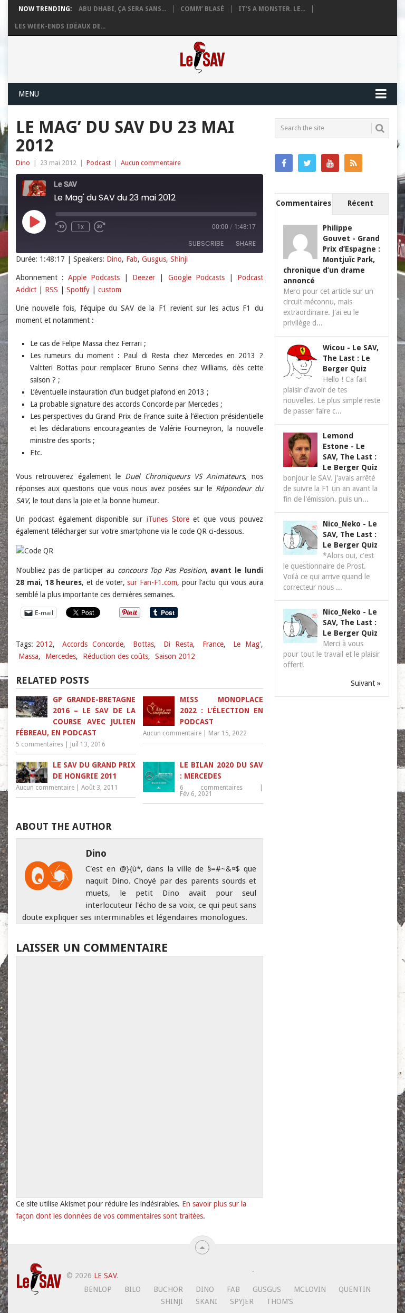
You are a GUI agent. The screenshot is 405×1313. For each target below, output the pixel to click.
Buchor (168, 1289)
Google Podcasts (196, 277)
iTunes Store (168, 519)
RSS (51, 289)
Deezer (143, 277)
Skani (206, 1301)
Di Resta (178, 644)
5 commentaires (39, 744)
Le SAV (105, 1275)
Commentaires (303, 203)
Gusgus (154, 259)
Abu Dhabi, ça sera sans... (122, 9)
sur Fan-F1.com (152, 582)
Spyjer (242, 1301)
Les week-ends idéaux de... (60, 26)
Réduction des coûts (115, 656)
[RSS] (353, 163)
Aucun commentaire (151, 163)
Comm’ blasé (202, 9)
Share (246, 243)
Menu (28, 94)
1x (80, 227)
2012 (44, 644)
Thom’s (279, 1301)
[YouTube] (330, 163)
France (213, 644)
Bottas (143, 644)
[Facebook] (284, 163)
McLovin (310, 1289)
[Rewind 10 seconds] (61, 227)
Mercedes (60, 656)
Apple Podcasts (94, 277)
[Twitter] (307, 163)
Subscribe (206, 243)
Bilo (132, 1289)
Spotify (78, 289)
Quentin (355, 1289)
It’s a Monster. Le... (271, 9)
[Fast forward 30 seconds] (99, 227)
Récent (360, 203)
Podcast (98, 163)
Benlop (98, 1289)
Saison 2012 (175, 656)
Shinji (179, 259)
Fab (132, 259)
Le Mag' (247, 644)
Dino (23, 163)
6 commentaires (211, 787)
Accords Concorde (92, 644)
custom (109, 289)
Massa (28, 656)
